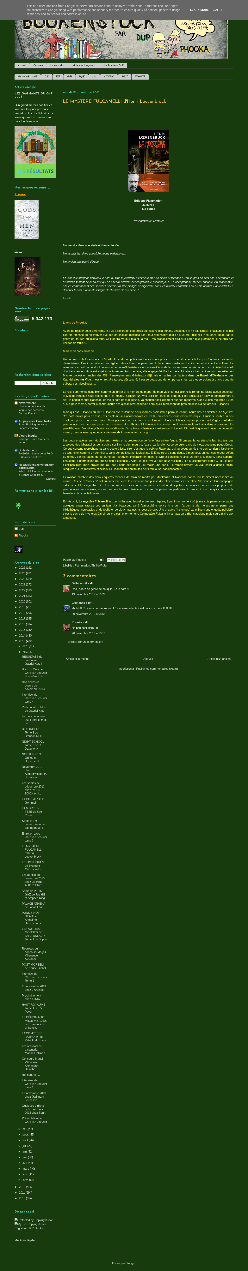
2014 (22, 635)
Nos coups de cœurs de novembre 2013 (33, 685)
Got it (217, 10)
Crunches (78, 602)
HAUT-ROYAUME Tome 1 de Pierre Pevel (34, 1008)
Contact (38, 65)
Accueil (22, 65)
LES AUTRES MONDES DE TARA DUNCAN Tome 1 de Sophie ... (34, 935)
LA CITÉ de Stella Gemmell (33, 800)
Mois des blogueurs (84, 65)
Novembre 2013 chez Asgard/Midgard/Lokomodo (34, 772)
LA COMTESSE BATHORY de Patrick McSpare (34, 1037)
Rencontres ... (31, 1074)
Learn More (199, 10)
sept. (25, 1134)
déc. (25, 646)
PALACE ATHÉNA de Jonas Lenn (33, 905)
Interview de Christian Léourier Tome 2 (34, 977)
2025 (22, 573)
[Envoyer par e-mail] (109, 560)
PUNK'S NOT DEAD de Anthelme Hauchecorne (32, 918)
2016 (22, 624)
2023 (22, 584)
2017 (22, 618)
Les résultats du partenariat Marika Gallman (33, 1049)
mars (26, 1168)
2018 (22, 613)
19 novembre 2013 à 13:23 (88, 594)
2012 (22, 1187)
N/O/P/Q (109, 77)
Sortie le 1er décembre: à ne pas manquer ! (33, 824)
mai (25, 1157)
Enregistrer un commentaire (85, 641)
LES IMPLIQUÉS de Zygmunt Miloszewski (33, 865)
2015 (22, 629)
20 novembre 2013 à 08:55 (88, 613)
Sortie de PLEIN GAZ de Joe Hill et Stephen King (33, 894)
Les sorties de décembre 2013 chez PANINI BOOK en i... (33, 788)
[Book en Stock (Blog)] (18, 509)
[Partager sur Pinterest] (124, 560)
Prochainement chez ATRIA (31, 997)
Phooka (77, 622)
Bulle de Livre (28, 450)
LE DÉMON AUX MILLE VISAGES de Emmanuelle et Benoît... (34, 1022)
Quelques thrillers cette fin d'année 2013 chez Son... (34, 1109)
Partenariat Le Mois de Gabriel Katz (34, 708)
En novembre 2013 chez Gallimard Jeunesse (34, 1096)
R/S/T (124, 77)
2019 (22, 607)
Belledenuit (79, 583)
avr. (25, 1162)
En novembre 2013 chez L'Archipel (34, 988)
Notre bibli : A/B (27, 77)
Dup (21, 528)
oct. (25, 1128)
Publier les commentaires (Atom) (157, 668)
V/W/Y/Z (140, 77)
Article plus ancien (219, 658)
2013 (22, 641)
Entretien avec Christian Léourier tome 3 (34, 837)
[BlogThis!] (113, 560)
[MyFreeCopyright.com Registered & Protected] (35, 1228)
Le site (67, 298)
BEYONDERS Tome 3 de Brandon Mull (31, 732)
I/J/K (82, 77)
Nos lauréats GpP (113, 65)
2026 (22, 567)
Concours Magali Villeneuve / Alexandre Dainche (32, 1064)
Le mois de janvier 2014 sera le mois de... (34, 720)
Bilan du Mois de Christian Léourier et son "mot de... (34, 673)
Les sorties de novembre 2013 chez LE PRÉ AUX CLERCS (33, 880)
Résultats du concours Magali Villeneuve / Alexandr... (34, 954)
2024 (22, 578)
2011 (22, 1192)
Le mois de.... (57, 65)
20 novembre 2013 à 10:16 (88, 633)
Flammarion (82, 565)
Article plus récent (77, 658)
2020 (22, 601)
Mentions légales (25, 1240)
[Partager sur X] (116, 560)
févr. (25, 1174)
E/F (58, 77)
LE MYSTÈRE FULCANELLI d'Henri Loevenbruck (32, 851)
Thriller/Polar (99, 565)
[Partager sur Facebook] (120, 560)
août (25, 1140)
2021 (22, 595)
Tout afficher (50, 479)
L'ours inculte (28, 435)
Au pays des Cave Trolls (35, 421)
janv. (25, 1179)
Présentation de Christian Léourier (34, 1120)
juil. (24, 1146)
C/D (47, 77)
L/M (94, 77)
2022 (22, 590)
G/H (69, 77)
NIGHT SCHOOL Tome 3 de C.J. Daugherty (33, 745)
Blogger (130, 1263)
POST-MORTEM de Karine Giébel (34, 966)
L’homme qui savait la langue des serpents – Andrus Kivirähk (32, 410)
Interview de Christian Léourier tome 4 (34, 698)
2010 (22, 1198)
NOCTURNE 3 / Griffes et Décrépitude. (32, 757)
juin (25, 1151)
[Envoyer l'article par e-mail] (101, 559)
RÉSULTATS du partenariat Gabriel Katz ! (32, 660)
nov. (25, 651)
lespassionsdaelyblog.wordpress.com (36, 466)
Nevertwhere (27, 403)
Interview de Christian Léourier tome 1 (34, 1084)
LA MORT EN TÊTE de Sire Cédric (32, 811)
